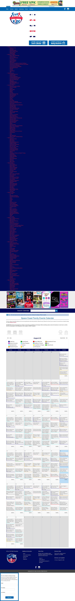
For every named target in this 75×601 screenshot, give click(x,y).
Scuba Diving (12, 266)
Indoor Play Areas (13, 107)
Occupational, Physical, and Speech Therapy (17, 153)
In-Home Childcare (13, 59)
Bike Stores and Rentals (14, 220)
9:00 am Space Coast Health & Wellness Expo (46, 454)
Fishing (11, 98)
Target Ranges (12, 130)
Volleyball (11, 276)
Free (23, 346)
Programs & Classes (11, 192)
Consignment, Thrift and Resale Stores (16, 225)
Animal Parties (12, 163)
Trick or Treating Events (14, 288)
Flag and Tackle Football (14, 250)
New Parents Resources (14, 79)
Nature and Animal (13, 208)
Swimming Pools (12, 128)
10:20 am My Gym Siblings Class (19, 405)
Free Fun (11, 99)
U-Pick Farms (12, 289)
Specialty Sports (12, 271)
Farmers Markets (13, 229)
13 (42, 415)
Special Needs (25, 341)
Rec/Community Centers (14, 120)
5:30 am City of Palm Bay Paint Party (54, 487)
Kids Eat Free (12, 232)
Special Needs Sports (13, 270)
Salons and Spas (13, 122)
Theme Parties (12, 190)
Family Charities (12, 75)
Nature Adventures (13, 115)
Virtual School (12, 70)
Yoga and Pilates (13, 278)
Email (2, 583)
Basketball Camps (13, 50)
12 (33, 415)
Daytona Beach (51, 6)
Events (26, 9)
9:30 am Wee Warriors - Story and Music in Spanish (19, 459)
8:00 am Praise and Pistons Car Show (63, 430)
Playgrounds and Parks (14, 116)
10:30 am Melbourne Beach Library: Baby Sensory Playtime (19, 430)
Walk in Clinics (12, 161)
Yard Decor (12, 191)
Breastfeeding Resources (14, 142)
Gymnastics (12, 253)
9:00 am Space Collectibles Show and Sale (64, 394)
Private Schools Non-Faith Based (15, 66)
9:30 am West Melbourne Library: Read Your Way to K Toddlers (45, 460)
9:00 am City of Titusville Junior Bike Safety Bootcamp (63, 503)
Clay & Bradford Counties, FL (44, 561)
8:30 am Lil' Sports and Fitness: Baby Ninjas (36, 394)
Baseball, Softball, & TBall (14, 243)
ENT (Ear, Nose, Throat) (14, 146)
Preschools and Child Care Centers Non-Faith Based (19, 64)
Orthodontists (12, 154)
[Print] (60, 332)
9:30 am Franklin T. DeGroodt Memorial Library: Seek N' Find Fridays (54, 401)
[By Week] (14, 332)
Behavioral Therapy (13, 138)
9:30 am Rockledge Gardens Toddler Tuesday (27, 464)
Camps (9, 46)
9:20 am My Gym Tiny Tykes (55, 394)
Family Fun (12, 341)
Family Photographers (13, 76)
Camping (11, 92)
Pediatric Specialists (13, 156)
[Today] (20, 332)
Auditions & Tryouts (38, 343)
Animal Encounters (13, 87)
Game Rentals (12, 179)
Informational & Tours (51, 341)
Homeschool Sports (13, 257)
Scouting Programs (13, 211)
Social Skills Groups (13, 81)
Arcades (11, 88)
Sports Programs (10, 241)
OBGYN (11, 151)
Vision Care (12, 160)
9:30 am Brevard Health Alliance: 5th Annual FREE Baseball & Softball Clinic (64, 476)
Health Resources (11, 137)
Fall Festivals (12, 282)
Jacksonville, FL (42, 559)
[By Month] (9, 332)
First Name (3, 587)
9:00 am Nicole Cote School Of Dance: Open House (63, 442)
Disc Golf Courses (13, 94)
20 (42, 450)
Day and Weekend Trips (14, 93)
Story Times (12, 216)
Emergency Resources (14, 74)
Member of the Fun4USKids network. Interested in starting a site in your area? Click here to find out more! (45, 554)
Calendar (11, 9)
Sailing (11, 265)
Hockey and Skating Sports (14, 255)
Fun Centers (12, 100)
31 (15, 517)
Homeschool (12, 58)
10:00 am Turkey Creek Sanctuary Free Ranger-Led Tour (10, 464)
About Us (24, 557)
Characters (12, 170)
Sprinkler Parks (12, 127)
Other (48, 343)
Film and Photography (13, 204)
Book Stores (12, 222)
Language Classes (13, 206)
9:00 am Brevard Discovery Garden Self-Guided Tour (54, 470)
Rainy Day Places (13, 119)
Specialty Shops (12, 237)
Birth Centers (12, 139)
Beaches (11, 90)
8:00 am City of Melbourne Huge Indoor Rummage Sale (64, 454)
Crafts (11, 200)
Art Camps (11, 48)
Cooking (11, 199)
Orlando (29, 6)
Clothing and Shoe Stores (14, 223)
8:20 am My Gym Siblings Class (36, 383)
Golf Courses (12, 103)
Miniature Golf (12, 112)
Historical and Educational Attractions (16, 104)
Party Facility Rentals (13, 183)
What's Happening (11, 280)
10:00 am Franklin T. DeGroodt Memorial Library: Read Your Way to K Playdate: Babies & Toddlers (45, 407)
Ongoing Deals (12, 285)
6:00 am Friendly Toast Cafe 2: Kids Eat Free (28, 383)
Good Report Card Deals (14, 283)
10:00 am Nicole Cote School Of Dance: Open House (10, 470)
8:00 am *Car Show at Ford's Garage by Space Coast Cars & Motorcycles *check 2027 (10, 395)
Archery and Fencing (13, 242)
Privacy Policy (25, 556)
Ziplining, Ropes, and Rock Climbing (16, 136)
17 (15, 450)
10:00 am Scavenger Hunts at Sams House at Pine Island (10, 442)
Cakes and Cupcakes (13, 167)
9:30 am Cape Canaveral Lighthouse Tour (55, 406)
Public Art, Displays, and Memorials (16, 117)
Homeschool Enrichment (14, 205)
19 (33, 450)
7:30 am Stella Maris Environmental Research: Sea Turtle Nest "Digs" (19, 384)
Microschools (12, 62)
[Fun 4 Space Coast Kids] (16, 18)
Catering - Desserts (13, 168)
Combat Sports (12, 248)
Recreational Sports (13, 121)
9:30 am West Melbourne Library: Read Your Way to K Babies (27, 493)
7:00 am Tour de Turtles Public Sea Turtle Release (10, 388)
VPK (10, 71)
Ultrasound (12, 159)
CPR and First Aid (13, 145)
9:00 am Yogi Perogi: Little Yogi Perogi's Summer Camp (19, 388)
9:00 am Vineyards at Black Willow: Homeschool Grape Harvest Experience (55, 493)
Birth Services (12, 140)
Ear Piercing (12, 227)
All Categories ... (37, 346)
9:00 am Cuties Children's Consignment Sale (63, 364)
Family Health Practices (14, 149)
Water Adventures (13, 135)
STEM (11, 215)
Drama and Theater (13, 202)
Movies (11, 113)
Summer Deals (12, 286)
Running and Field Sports (14, 264)
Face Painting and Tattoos (14, 177)
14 (51, 415)
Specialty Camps (13, 52)
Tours (11, 133)
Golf (10, 252)
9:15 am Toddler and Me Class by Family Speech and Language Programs (10, 504)
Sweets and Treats (13, 239)
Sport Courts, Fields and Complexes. (16, 125)
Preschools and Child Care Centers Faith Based (18, 63)
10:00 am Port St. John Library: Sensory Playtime (28, 424)
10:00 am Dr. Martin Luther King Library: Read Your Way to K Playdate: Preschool (36, 406)
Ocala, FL (41, 558)
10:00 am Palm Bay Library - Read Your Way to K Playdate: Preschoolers (27, 431)
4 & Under (11, 193)
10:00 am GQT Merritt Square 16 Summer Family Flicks (46, 400)
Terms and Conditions (27, 554)
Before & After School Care (14, 55)
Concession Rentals (13, 171)
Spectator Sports (13, 124)
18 (24, 450)
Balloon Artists (12, 166)
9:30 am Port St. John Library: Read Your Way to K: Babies (55, 430)
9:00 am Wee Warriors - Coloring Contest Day (10, 492)
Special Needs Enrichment (14, 213)
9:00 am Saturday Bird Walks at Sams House (64, 383)
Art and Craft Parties (13, 165)
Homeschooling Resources (14, 78)
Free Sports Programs (14, 251)
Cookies (11, 172)
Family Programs (13, 203)
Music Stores (12, 234)
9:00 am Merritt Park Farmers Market (10, 400)
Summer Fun (12, 287)
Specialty (11, 214)
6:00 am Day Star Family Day (63, 355)
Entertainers (12, 176)
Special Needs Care (13, 158)
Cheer (11, 247)
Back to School (12, 281)
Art (10, 194)
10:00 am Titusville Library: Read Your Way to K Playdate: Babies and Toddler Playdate (45, 425)
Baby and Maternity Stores (14, 218)
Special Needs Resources (14, 82)
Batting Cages (12, 89)
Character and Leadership (14, 196)
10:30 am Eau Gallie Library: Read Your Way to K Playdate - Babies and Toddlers (28, 443)
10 (15, 415)
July (10, 338)
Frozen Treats (12, 230)
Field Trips (11, 97)
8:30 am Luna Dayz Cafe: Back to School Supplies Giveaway (63, 359)
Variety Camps (12, 53)
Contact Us (25, 559)
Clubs (11, 197)
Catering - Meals (13, 169)
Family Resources (11, 73)
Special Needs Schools (14, 67)
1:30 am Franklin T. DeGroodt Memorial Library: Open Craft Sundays (10, 384)
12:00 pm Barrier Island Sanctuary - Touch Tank (10, 539)
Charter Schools (12, 56)
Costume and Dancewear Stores (15, 226)
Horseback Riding (13, 258)
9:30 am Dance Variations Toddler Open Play (27, 470)
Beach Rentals (12, 219)
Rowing (11, 263)
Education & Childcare (11, 54)
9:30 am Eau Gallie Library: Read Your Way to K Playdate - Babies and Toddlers (28, 401)
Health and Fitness (13, 254)
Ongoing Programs (14, 346)
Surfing (11, 272)
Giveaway (31, 9)
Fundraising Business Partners (15, 77)
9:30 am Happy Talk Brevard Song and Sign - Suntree (45, 470)
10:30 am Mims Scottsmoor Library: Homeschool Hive (19, 503)
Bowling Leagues (13, 246)
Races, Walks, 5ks (38, 341)
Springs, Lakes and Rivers (14, 126)
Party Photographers (13, 184)
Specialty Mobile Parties (14, 189)
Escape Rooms (12, 96)
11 (24, 415)
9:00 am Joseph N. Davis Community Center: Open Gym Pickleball (19, 419)
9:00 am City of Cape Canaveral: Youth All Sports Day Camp (46, 388)
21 (51, 450)
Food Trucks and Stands (14, 178)
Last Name (3, 592)
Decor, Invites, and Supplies (14, 173)
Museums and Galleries (14, 114)
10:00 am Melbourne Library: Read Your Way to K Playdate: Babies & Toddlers (45, 431)
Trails (11, 134)
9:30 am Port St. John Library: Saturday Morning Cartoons (64, 400)
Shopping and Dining (11, 217)
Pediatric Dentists (13, 155)
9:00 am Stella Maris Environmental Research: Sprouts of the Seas (63, 389)
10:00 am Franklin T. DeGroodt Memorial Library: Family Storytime (19, 401)
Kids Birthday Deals (13, 181)
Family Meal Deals (13, 228)
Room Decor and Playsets (14, 235)
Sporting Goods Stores (14, 238)
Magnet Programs (13, 61)
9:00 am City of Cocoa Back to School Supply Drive (64, 368)
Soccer (11, 269)
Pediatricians (12, 157)
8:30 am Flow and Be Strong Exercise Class (37, 388)
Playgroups (12, 80)
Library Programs (25, 343)
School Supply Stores (13, 236)
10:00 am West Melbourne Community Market (10, 435)
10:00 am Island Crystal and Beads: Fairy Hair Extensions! (10, 508)
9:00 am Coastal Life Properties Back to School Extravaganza (63, 372)
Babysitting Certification (14, 195)
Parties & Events (10, 162)
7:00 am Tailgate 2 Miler (63, 487)
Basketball (11, 245)
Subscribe (9, 597)
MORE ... (66, 375)
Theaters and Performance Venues (16, 131)
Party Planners (12, 185)
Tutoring (11, 69)
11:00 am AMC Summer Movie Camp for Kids (19, 442)
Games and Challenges (14, 101)
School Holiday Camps (14, 51)
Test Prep (11, 68)
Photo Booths (12, 188)
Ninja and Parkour (13, 261)
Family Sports (12, 249)
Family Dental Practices (14, 148)
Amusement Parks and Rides (15, 86)
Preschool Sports (13, 262)
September (62, 338)
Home (7, 9)
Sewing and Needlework (14, 212)
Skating (11, 123)
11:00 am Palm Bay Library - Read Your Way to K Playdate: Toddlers (19, 436)
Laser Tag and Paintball (14, 109)
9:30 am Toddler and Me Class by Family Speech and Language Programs (45, 498)
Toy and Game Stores (13, 240)
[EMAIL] (66, 332)
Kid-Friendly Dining (13, 231)
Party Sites (12, 186)
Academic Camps (13, 47)
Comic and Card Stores (14, 224)
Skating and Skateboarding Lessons (16, 268)
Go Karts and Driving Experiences (16, 102)
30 (7, 517)
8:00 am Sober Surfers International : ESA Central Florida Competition (64, 425)
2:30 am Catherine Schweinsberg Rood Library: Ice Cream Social (54, 455)
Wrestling (11, 277)
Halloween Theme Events (14, 284)
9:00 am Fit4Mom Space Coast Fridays (54, 383)
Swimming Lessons (13, 274)
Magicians (11, 182)
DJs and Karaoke (13, 174)
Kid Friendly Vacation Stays (14, 108)
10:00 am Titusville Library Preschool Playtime (54, 442)
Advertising (21, 9)
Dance (11, 201)
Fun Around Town (11, 85)
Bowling (11, 91)
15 (60, 415)
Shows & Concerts (14, 343)
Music (11, 207)
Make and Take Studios (14, 111)
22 (60, 450)
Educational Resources (14, 57)
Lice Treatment (12, 150)
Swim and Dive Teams (14, 273)
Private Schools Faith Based (15, 65)
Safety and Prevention (13, 209)
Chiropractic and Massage (14, 144)
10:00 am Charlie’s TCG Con (63, 405)
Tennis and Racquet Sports (14, 275)
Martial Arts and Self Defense (15, 260)
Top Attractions (12, 132)
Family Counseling (13, 147)
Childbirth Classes (13, 143)
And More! (41, 562)
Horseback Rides (13, 105)
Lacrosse (11, 259)
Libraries (11, 110)
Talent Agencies (12, 84)
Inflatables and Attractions (14, 180)
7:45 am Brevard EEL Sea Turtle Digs (28, 459)
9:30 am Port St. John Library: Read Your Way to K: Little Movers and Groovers (46, 395)
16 (7, 450)
